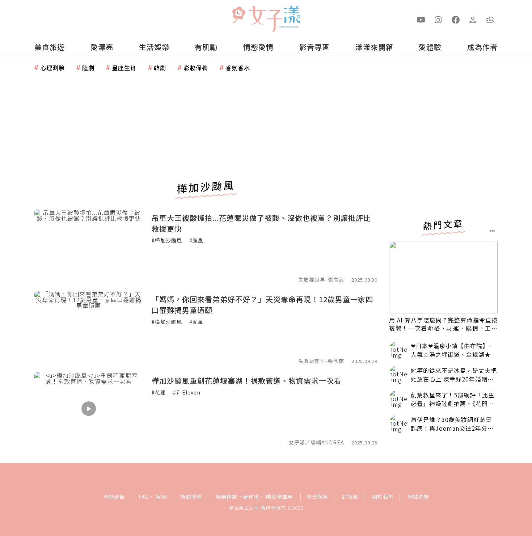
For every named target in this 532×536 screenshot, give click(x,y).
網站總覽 (418, 496)
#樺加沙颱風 (167, 240)
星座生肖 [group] (124, 67)
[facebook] (455, 19)
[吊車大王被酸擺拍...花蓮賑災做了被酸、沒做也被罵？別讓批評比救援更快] (88, 246)
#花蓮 (159, 392)
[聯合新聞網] (238, 15)
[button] (490, 19)
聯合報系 (317, 496)
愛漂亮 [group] (101, 47)
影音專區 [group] (314, 47)
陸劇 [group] (88, 67)
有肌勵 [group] (206, 47)
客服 (161, 496)
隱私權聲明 (279, 496)
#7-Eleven (186, 392)
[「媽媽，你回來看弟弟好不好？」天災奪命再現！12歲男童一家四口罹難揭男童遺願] (88, 327)
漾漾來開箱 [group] (374, 47)
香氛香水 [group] (237, 67)
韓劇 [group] (160, 67)
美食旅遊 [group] (49, 47)
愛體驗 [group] (430, 47)
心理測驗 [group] (52, 67)
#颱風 (196, 240)
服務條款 (226, 496)
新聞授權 (191, 496)
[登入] (473, 19)
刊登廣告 (114, 496)
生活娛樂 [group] (154, 47)
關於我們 (383, 496)
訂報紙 (350, 496)
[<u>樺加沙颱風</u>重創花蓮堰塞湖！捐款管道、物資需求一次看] (88, 408)
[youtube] (421, 19)
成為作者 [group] (482, 47)
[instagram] (438, 19)
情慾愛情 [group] (258, 47)
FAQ (144, 496)
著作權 (251, 496)
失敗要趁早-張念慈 (321, 279)
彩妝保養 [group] (195, 67)
